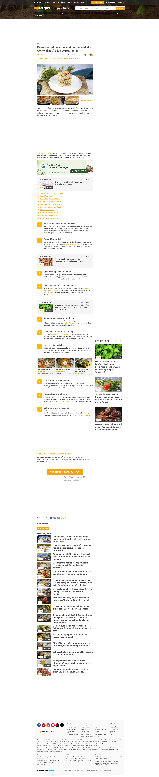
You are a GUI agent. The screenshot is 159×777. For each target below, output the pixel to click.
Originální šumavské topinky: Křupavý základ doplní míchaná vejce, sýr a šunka (108, 757)
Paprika (55, 13)
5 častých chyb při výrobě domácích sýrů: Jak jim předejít (70, 635)
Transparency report (100, 734)
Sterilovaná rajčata (59, 747)
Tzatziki (115, 741)
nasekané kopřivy (50, 279)
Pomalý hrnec (81, 743)
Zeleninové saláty (74, 745)
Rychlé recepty (104, 743)
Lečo (102, 749)
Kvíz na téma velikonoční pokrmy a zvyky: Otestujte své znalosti (71, 183)
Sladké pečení (38, 15)
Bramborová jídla (73, 743)
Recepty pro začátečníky (92, 743)
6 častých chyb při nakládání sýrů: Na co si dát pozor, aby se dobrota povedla (72, 607)
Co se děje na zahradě (43, 741)
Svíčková (52, 741)
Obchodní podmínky (86, 733)
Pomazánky (48, 739)
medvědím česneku (70, 323)
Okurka (49, 13)
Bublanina (40, 751)
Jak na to (50, 43)
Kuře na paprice (81, 749)
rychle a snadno (54, 61)
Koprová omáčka (57, 749)
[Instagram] (48, 725)
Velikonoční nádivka (44, 153)
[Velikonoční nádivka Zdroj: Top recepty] (44, 100)
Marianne (112, 731)
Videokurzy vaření (71, 729)
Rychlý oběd (118, 749)
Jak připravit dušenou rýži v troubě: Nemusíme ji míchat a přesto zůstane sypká (107, 763)
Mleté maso (56, 743)
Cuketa (66, 13)
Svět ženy (69, 733)
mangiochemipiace (43, 373)
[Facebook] (39, 725)
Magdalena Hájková (82, 55)
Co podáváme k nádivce (48, 215)
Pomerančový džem (42, 766)
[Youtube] (53, 725)
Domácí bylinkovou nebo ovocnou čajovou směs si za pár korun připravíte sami (72, 628)
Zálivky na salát (87, 741)
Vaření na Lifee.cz (71, 727)
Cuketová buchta (96, 749)
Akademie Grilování (40, 13)
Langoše (88, 749)
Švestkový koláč (48, 751)
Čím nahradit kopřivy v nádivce (51, 204)
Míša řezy (73, 749)
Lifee (111, 734)
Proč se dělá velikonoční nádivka (51, 193)
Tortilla (78, 739)
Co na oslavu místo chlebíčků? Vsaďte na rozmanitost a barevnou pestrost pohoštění (73, 548)
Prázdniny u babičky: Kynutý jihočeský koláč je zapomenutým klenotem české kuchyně (71, 556)
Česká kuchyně (65, 745)
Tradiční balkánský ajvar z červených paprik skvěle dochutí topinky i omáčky (72, 598)
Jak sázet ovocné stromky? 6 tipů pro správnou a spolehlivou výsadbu (71, 670)
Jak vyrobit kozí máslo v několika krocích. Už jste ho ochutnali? (73, 653)
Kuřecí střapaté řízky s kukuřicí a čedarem (48, 757)
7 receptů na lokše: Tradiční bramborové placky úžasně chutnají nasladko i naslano (72, 591)
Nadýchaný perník (109, 749)
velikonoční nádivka (57, 58)
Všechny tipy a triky (86, 179)
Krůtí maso (49, 743)
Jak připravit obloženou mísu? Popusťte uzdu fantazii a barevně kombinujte (72, 572)
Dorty (91, 745)
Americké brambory (110, 739)
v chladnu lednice (84, 415)
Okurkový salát (48, 749)
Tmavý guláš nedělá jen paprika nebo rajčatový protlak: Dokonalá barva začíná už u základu (107, 760)
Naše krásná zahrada (72, 734)
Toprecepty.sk (113, 726)
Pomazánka (109, 13)
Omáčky (115, 13)
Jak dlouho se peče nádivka (49, 213)
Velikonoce (47, 58)
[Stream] (57, 725)
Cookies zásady (85, 731)
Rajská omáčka (84, 747)
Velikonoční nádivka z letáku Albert (54, 453)
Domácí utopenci (57, 751)
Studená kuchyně (99, 13)
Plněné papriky (50, 747)
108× (39, 55)
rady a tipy (77, 58)
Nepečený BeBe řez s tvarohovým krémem (48, 760)
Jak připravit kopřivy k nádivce (50, 201)
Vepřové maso (64, 743)
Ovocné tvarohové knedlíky (72, 747)
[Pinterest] (44, 725)
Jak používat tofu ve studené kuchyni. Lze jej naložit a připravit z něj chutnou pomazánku (71, 539)
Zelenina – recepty (56, 739)
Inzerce (97, 726)
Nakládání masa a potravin (69, 739)
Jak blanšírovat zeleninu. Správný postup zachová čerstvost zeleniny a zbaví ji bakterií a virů (108, 398)
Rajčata (84, 13)
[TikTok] (62, 725)
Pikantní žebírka (41, 758)
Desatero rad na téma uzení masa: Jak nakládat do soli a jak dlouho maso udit (108, 427)
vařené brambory (65, 401)
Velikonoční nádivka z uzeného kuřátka (81, 370)
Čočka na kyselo (41, 764)
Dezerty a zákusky (85, 739)
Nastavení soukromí (86, 726)
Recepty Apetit (71, 731)
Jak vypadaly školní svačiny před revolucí (76, 757)
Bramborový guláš (93, 747)
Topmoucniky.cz (114, 727)
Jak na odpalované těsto (97, 739)
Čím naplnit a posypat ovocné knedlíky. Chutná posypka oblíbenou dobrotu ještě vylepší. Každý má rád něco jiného (72, 582)
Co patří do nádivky (47, 196)
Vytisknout (62, 518)
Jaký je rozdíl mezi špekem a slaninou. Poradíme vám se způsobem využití (70, 260)
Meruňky (78, 13)
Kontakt (97, 736)
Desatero (40, 58)
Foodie (97, 731)
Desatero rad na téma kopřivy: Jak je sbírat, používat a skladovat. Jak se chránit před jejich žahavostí (72, 307)
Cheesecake (102, 747)
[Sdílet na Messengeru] (54, 518)
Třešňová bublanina (97, 741)
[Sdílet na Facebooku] (51, 518)
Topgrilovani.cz (114, 729)
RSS (96, 727)
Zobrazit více (118, 341)
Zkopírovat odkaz (66, 518)
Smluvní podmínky (86, 734)
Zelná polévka (78, 741)
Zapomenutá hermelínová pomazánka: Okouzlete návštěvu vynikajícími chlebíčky (71, 565)
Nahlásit (97, 733)
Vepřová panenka (107, 741)
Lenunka (77, 375)
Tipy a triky (62, 8)
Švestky (60, 13)
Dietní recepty (56, 745)
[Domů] (38, 44)
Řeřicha (118, 739)
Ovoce (95, 745)
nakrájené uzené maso (74, 244)
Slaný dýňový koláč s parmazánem (46, 762)
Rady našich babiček (43, 61)
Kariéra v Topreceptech (101, 729)
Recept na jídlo (71, 726)
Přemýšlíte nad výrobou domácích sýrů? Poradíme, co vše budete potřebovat (72, 644)
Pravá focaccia (59, 741)
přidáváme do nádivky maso (60, 334)
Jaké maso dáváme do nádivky (51, 207)
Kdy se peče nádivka (47, 210)
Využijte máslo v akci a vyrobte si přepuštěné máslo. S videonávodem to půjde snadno (71, 663)
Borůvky (90, 13)
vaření (65, 58)
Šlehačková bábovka (69, 741)
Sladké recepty (48, 745)
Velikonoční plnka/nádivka (64, 369)
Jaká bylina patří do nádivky (50, 199)
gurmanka (58, 373)
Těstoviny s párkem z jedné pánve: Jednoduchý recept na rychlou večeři (78, 761)
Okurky (72, 13)
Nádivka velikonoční (44, 369)
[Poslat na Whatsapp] (58, 518)
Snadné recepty (113, 743)
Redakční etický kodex (87, 736)
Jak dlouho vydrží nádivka (49, 218)
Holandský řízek (66, 749)
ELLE (111, 733)
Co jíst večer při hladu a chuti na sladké (76, 758)
